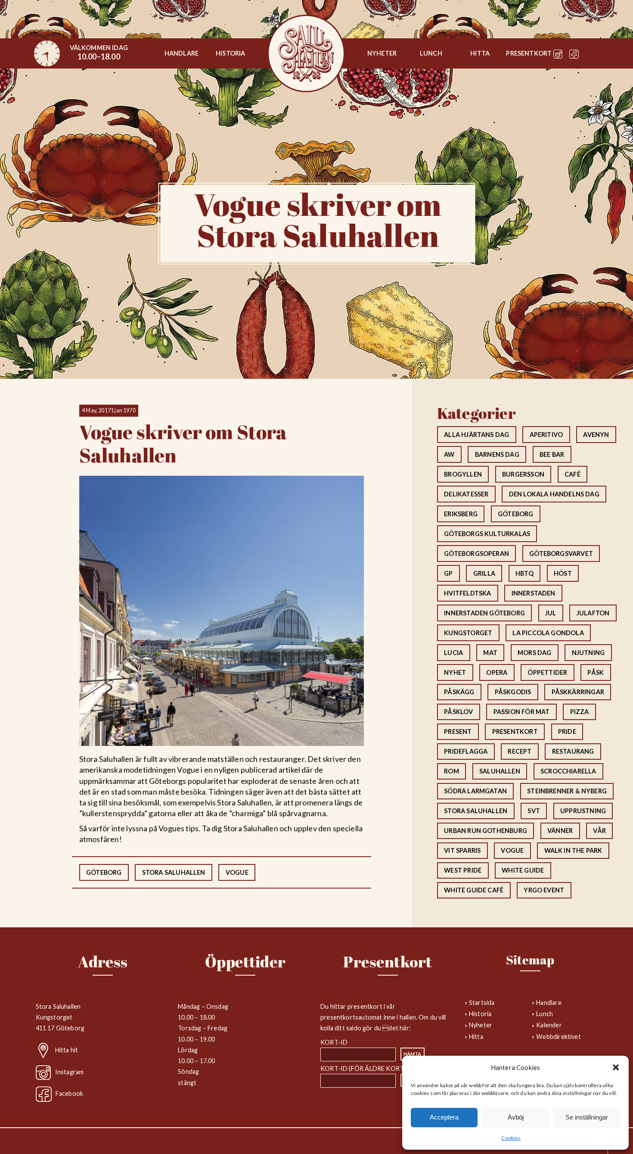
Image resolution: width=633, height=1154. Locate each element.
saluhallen (499, 771)
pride (567, 731)
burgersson (523, 474)
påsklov (458, 711)
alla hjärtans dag (476, 434)
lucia (453, 652)
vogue (237, 872)
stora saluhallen (173, 872)
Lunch (431, 53)
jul (550, 613)
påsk (595, 672)
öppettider (547, 672)
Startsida (306, 53)
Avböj (516, 1117)
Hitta (480, 53)
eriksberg (461, 514)
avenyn (596, 434)
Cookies (511, 1138)
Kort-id (334, 1042)
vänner (560, 830)
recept (519, 751)
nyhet (455, 672)
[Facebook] (574, 55)
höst (563, 573)
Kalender (549, 1025)
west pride (462, 870)
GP (448, 573)
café (572, 474)
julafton (593, 613)
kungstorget (468, 632)
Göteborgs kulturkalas (487, 533)
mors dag (534, 652)
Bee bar (552, 454)
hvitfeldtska (467, 593)
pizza (579, 711)
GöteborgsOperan (476, 553)
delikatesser (466, 494)
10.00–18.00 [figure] (99, 52)
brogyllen (463, 474)
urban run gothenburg (485, 830)
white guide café (473, 890)
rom (451, 771)
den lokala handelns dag (554, 494)
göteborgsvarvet (561, 553)
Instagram (69, 1071)
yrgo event (544, 890)
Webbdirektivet (558, 1036)
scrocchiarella (568, 771)
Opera (496, 672)
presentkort (515, 731)
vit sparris (462, 850)
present (458, 731)
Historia (230, 53)
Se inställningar (586, 1117)
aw (449, 454)
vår (599, 830)
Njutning (588, 652)
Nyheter (382, 53)
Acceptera (444, 1117)
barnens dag (497, 454)
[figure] (47, 53)
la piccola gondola (547, 632)
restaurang (573, 751)
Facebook (69, 1093)
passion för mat (521, 711)
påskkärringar (578, 692)
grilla (484, 573)
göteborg (103, 872)
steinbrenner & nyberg (567, 791)
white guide (523, 870)
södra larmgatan (475, 791)
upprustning (583, 810)
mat (490, 652)
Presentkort (529, 53)
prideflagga (465, 751)
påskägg (459, 692)
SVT (534, 810)
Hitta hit (66, 1050)
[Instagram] (558, 55)
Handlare (181, 53)
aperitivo (546, 434)
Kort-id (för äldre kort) (363, 1068)
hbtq (524, 573)
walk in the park (573, 850)
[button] (615, 1067)
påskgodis (513, 692)
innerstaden (533, 593)
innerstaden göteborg (484, 613)
